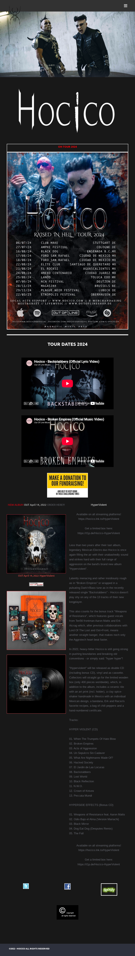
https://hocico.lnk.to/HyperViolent (98, 518)
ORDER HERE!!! (56, 504)
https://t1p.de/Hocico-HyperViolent (99, 533)
